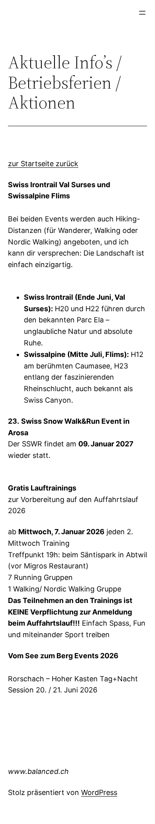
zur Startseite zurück (43, 163)
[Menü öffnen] (142, 12)
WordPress (99, 792)
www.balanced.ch (38, 771)
